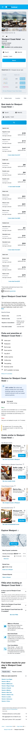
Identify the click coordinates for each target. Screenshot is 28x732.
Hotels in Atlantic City (7, 694)
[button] (2, 7)
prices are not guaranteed (11, 709)
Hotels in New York (7, 692)
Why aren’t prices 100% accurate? (11, 719)
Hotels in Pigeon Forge (8, 686)
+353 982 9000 (6, 45)
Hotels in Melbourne (7, 683)
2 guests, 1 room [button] (7, 56)
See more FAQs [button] (14, 614)
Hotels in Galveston (7, 699)
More (2, 308)
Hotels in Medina (6, 690)
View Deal (21, 455)
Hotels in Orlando (6, 688)
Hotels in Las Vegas (7, 679)
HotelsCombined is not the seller (11, 714)
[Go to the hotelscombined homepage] (11, 7)
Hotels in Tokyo (6, 701)
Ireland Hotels (9, 726)
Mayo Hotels (19, 726)
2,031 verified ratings (16, 47)
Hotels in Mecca (6, 681)
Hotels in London (6, 697)
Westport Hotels (7, 729)
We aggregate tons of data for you (11, 716)
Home (3, 726)
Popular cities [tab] (6, 671)
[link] (11, 459)
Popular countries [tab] (17, 671)
